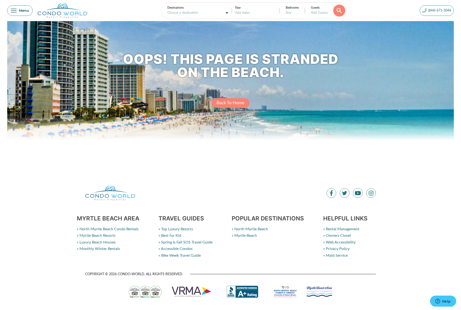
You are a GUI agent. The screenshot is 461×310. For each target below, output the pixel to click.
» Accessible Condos (175, 249)
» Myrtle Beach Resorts (96, 235)
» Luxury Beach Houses (96, 242)
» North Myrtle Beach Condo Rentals (108, 229)
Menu (24, 10)
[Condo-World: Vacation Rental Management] (62, 10)
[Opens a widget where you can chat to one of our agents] (443, 302)
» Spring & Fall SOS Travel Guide (185, 242)
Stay (238, 7)
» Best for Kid (169, 235)
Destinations (175, 7)
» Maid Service (335, 255)
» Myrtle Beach (244, 235)
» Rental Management (341, 229)
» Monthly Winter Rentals (98, 249)
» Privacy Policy (336, 249)
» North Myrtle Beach (250, 229)
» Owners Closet (337, 235)
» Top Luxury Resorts (175, 229)
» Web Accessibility (339, 242)
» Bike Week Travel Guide (179, 255)
